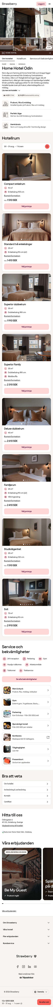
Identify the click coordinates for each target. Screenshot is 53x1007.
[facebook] (17, 966)
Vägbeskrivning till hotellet (12, 826)
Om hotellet (7, 58)
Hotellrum (21, 58)
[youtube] (35, 966)
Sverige (12, 64)
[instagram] (23, 966)
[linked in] (29, 966)
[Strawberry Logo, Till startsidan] (9, 4)
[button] (26, 167)
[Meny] (49, 3)
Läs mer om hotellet (9, 90)
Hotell (4, 64)
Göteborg (21, 64)
